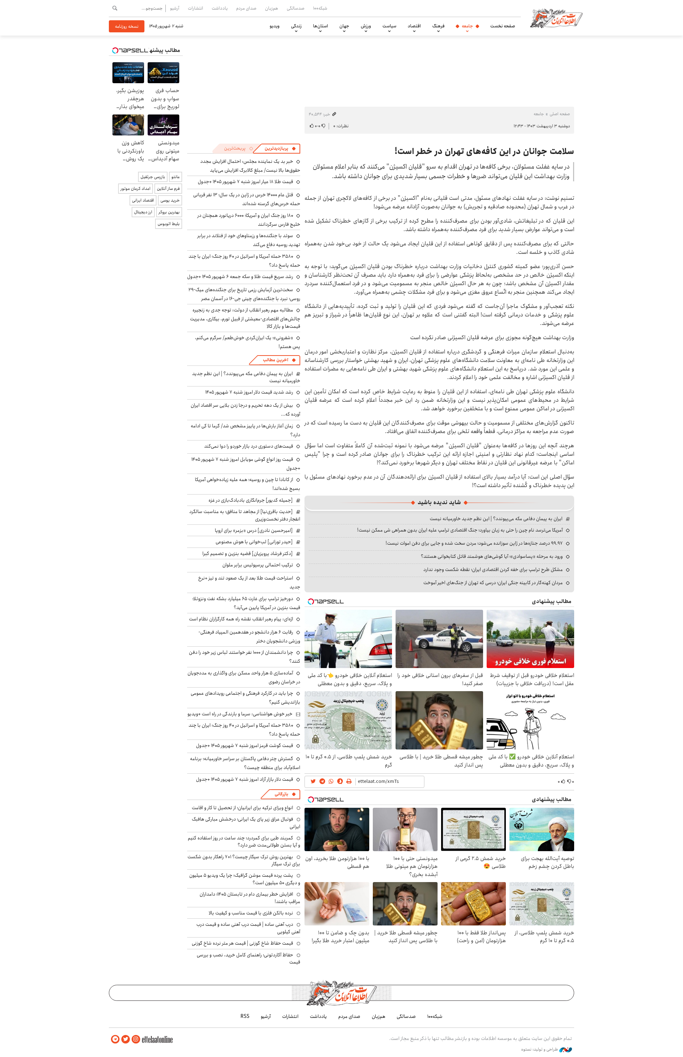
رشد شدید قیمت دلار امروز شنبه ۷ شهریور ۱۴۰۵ (249, 392)
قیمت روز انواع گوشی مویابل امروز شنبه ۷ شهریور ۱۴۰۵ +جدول (245, 463)
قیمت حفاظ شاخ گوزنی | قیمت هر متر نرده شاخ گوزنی (242, 943)
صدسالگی (296, 8)
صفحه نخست (502, 26)
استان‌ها (320, 26)
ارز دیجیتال (143, 212)
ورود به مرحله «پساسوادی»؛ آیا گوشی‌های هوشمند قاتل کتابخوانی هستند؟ (492, 556)
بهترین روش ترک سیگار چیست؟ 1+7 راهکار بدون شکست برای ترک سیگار (243, 860)
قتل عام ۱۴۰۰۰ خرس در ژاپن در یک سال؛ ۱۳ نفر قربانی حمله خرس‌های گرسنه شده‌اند (246, 199)
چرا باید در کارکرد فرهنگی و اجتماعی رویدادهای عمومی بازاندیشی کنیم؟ (245, 697)
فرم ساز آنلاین (168, 188)
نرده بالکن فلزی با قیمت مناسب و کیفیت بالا (251, 913)
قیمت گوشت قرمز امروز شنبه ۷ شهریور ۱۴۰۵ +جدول (244, 745)
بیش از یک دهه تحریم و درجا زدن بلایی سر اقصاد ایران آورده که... (245, 409)
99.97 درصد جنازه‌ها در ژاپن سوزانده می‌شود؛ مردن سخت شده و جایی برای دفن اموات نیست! (474, 543)
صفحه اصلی (560, 114)
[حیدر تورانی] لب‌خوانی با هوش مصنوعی (254, 542)
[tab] (280, 149)
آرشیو (174, 8)
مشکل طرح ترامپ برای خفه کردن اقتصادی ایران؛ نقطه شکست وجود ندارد (493, 569)
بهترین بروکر (169, 212)
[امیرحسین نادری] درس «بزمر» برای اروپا (254, 530)
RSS (244, 1016)
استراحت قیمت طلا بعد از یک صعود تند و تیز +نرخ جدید (249, 582)
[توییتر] (125, 1039)
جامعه (467, 26)
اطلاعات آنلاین (556, 18)
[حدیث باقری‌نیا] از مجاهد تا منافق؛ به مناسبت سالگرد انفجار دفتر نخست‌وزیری (244, 515)
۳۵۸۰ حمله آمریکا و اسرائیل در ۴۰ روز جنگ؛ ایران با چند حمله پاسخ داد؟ (244, 260)
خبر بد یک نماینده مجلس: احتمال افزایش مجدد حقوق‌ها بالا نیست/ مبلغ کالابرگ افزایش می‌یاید (250, 166)
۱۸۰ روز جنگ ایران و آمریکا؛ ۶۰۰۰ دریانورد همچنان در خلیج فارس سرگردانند (248, 220)
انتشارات (195, 8)
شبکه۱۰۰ (320, 8)
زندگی (296, 26)
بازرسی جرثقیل (153, 177)
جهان (344, 26)
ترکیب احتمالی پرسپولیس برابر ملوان (257, 565)
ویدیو (275, 26)
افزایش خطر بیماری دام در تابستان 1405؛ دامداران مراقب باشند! (250, 897)
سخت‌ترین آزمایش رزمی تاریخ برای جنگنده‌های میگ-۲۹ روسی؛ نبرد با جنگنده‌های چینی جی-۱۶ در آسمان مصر (244, 294)
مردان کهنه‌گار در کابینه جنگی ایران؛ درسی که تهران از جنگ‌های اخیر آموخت (493, 583)
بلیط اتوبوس (169, 223)
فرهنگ (438, 26)
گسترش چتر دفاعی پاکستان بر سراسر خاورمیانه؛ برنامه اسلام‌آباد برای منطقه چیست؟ (245, 763)
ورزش (366, 26)
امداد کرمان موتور (135, 188)
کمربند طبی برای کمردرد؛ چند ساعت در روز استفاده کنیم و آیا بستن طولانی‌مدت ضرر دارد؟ (244, 841)
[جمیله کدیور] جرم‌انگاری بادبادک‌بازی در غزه (250, 500)
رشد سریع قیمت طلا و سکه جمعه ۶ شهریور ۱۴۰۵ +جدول (240, 277)
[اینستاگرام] (136, 1039)
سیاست (389, 26)
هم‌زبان (271, 8)
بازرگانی (281, 794)
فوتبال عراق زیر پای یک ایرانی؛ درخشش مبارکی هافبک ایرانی (246, 822)
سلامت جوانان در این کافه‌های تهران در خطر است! (484, 151)
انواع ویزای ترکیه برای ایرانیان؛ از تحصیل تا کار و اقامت (242, 808)
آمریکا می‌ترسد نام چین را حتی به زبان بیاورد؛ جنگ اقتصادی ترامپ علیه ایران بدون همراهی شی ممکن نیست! (460, 530)
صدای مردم (246, 8)
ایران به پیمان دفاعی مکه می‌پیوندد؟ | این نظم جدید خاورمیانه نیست (496, 519)
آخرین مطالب (275, 360)
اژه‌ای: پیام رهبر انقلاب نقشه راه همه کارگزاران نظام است (241, 619)
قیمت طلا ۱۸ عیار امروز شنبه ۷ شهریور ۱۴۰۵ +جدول (245, 182)
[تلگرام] (115, 1039)
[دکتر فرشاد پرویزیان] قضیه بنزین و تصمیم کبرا (247, 553)
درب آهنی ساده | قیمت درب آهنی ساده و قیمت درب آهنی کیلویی (248, 927)
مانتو (175, 177)
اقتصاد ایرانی (143, 200)
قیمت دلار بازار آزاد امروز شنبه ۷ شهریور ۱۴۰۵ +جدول (244, 779)
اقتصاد (414, 26)
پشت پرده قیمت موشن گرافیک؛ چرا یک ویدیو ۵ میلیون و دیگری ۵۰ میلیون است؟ (244, 878)
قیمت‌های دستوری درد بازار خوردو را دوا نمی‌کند (248, 446)
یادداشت (220, 8)
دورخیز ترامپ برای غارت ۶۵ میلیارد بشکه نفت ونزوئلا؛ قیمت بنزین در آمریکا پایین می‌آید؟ (246, 603)
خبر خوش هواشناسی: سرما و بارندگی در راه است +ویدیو (239, 714)
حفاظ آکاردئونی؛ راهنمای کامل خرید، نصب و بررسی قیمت (248, 958)
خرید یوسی (170, 200)
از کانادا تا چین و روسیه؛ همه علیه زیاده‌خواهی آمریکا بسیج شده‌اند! (247, 484)
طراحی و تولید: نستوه (540, 1049)
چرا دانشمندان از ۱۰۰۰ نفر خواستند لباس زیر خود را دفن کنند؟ (244, 656)
